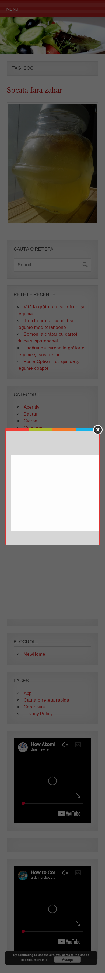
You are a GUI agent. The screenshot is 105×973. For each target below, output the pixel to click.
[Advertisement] (57, 493)
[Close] (98, 430)
